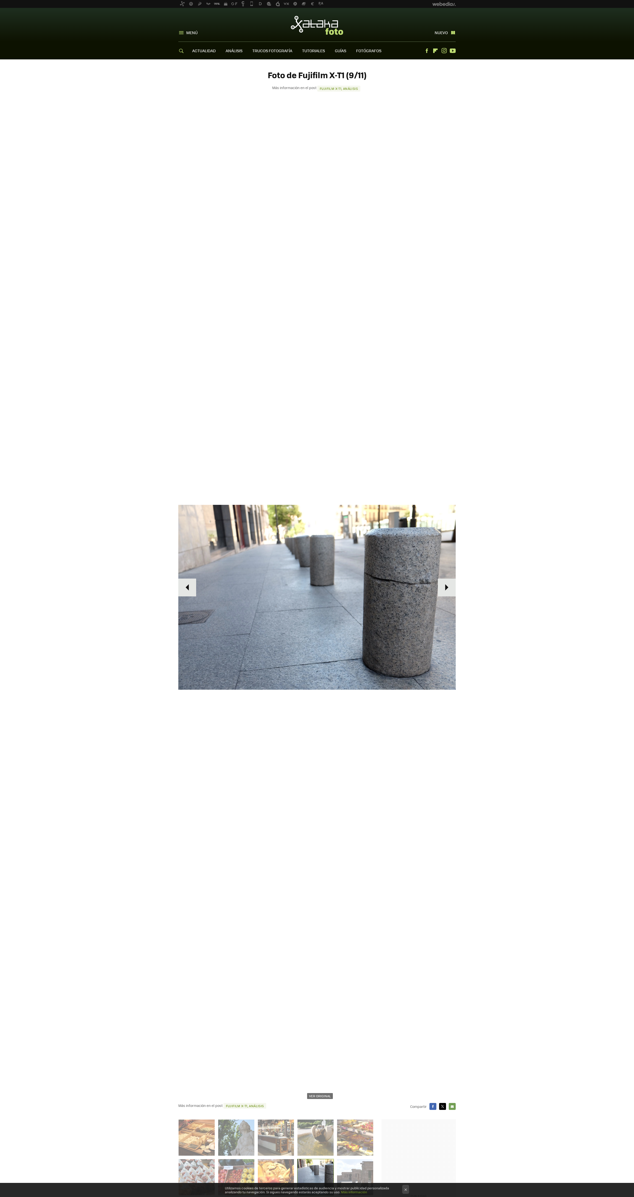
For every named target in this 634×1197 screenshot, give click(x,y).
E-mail (452, 1106)
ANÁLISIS (234, 50)
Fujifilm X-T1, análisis (339, 88)
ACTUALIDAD (204, 50)
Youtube (453, 51)
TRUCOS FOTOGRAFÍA (272, 50)
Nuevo (441, 32)
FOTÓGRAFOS (368, 50)
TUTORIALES (313, 50)
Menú (192, 32)
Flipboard (435, 51)
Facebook (427, 51)
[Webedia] (444, 4)
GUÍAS (340, 50)
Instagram (444, 51)
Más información (354, 1192)
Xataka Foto (317, 25)
